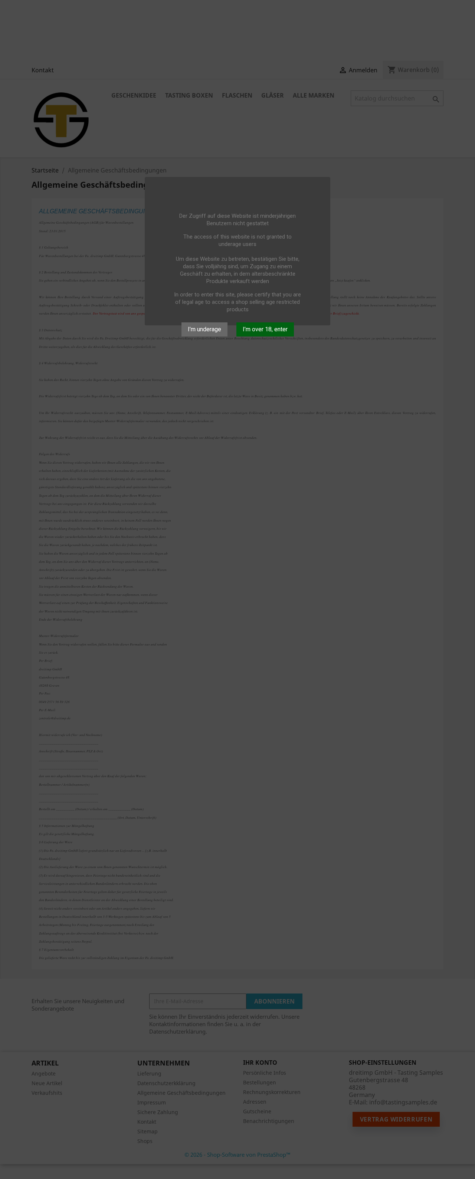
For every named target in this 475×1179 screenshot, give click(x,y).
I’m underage (204, 329)
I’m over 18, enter (265, 329)
